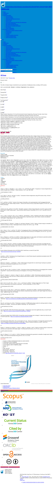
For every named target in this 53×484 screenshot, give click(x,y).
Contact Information (10, 28)
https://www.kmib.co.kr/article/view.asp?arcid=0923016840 (13, 323)
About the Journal (9, 17)
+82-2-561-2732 (25, 476)
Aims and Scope (9, 16)
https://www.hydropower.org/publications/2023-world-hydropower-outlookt (21, 298)
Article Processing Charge (11, 37)
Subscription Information (11, 23)
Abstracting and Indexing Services (13, 18)
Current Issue (6, 13)
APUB (21, 479)
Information (3, 338)
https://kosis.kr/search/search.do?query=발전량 (10, 251)
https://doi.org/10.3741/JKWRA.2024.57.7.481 (15, 353)
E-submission (8, 32)
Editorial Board (9, 20)
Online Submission (4, 390)
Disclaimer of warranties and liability (13, 25)
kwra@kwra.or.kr (46, 476)
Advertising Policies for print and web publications (16, 22)
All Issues (5, 14)
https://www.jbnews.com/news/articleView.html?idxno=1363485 (17, 311)
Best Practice (8, 27)
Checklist (8, 34)
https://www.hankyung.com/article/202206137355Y (21, 316)
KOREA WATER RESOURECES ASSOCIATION (33, 482)
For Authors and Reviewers (8, 29)
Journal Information (7, 15)
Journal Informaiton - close (14, 467)
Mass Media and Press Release (12, 24)
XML (4, 132)
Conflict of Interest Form (11, 36)
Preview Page (12, 78)
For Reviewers (9, 31)
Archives (2, 391)
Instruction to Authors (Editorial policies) (14, 30)
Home (4, 11)
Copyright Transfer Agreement (12, 35)
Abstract (2, 133)
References (3, 185)
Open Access (8, 21)
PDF (1, 132)
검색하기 (14, 69)
